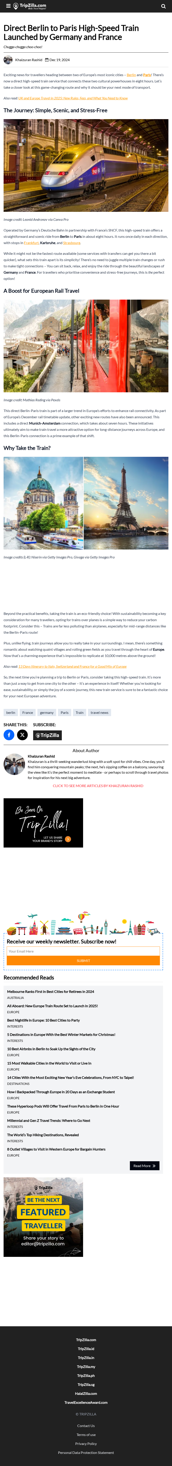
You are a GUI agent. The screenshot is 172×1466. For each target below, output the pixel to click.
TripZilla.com (86, 1339)
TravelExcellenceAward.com (86, 1402)
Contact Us (86, 1425)
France (27, 712)
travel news (99, 712)
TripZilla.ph (86, 1375)
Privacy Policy (86, 1443)
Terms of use (86, 1434)
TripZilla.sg (86, 1384)
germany (47, 712)
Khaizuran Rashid (41, 756)
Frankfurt (31, 242)
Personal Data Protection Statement (86, 1452)
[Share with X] (22, 735)
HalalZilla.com (86, 1393)
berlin (10, 712)
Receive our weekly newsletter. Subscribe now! (61, 941)
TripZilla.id (86, 1348)
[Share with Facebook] (9, 735)
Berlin (131, 75)
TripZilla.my (86, 1366)
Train (80, 712)
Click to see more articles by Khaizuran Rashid (98, 785)
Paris (65, 712)
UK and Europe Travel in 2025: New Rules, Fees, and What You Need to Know (73, 98)
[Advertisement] (86, 585)
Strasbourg (71, 242)
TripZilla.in (86, 1357)
